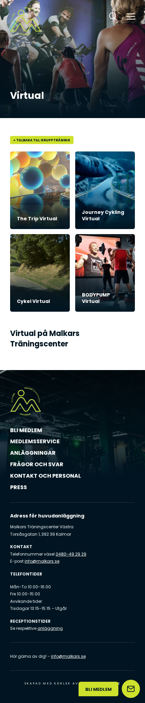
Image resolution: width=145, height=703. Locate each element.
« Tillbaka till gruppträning (41, 140)
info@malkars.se (42, 561)
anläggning (50, 628)
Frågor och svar (36, 464)
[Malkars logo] (25, 21)
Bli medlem (26, 430)
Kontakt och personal (45, 476)
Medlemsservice (35, 441)
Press (18, 487)
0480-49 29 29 (71, 554)
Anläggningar (33, 453)
